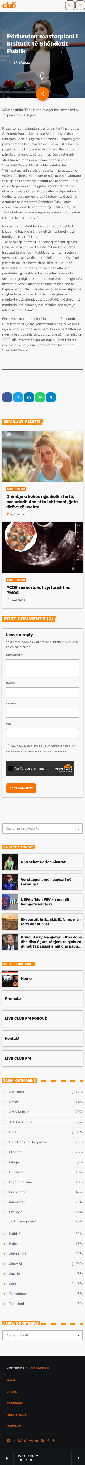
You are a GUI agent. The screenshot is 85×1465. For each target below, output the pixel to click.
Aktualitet (16, 1092)
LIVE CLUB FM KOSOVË (26, 1018)
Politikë (14, 1234)
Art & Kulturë (19, 1112)
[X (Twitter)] (14, 1441)
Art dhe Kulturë (21, 1122)
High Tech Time (21, 1182)
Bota (12, 1132)
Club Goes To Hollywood (28, 1142)
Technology (18, 1294)
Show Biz (16, 1264)
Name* (11, 683)
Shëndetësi (16, 489)
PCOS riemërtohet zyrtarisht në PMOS (38, 590)
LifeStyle (15, 1212)
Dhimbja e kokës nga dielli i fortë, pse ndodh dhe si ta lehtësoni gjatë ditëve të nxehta (42, 502)
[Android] (54, 1441)
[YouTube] (8, 1441)
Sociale (14, 1274)
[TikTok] (25, 1441)
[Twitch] (20, 1441)
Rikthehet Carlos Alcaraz (43, 862)
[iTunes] (37, 1441)
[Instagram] (42, 1441)
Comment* (14, 655)
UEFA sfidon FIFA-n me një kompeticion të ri (45, 901)
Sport (13, 1284)
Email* (11, 703)
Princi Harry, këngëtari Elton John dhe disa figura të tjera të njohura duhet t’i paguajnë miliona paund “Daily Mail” (51, 944)
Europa (14, 1162)
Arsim (13, 1102)
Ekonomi (15, 1152)
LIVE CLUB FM (18, 1058)
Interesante (17, 1192)
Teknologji (17, 1304)
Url (9, 723)
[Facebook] (48, 1441)
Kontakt (12, 1038)
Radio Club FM (37, 1367)
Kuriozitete (17, 1202)
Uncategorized (25, 1221)
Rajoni (14, 1244)
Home (26, 978)
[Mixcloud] (31, 1441)
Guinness (16, 1172)
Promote (13, 998)
